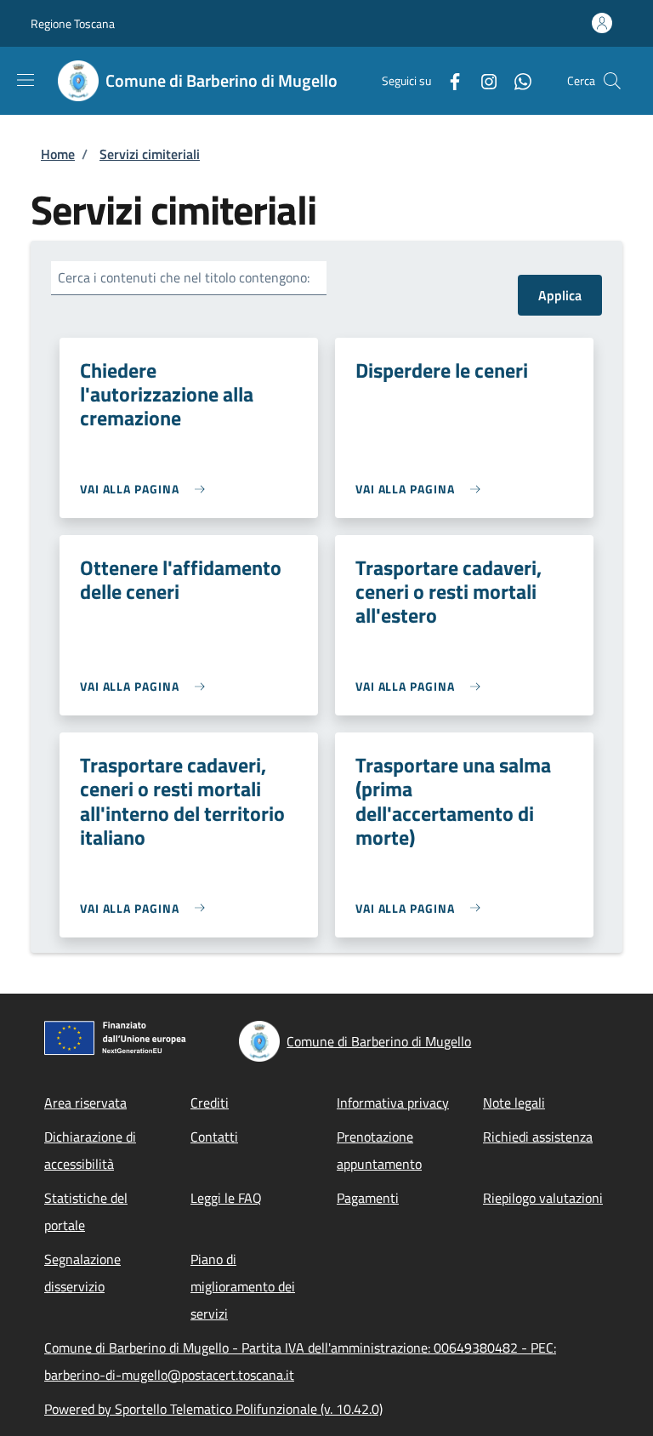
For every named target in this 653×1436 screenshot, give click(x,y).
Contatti (214, 1136)
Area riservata (85, 1102)
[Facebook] (448, 80)
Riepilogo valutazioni (543, 1198)
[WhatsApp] (516, 80)
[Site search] (612, 81)
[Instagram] (482, 80)
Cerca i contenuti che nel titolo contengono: (183, 277)
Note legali (514, 1102)
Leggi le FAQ (226, 1198)
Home (58, 154)
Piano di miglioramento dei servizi (242, 1286)
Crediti (209, 1102)
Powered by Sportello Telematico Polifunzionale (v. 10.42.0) (213, 1409)
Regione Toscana (73, 23)
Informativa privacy (393, 1102)
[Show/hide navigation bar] (25, 80)
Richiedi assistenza (538, 1136)
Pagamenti (368, 1198)
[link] (146, 489)
